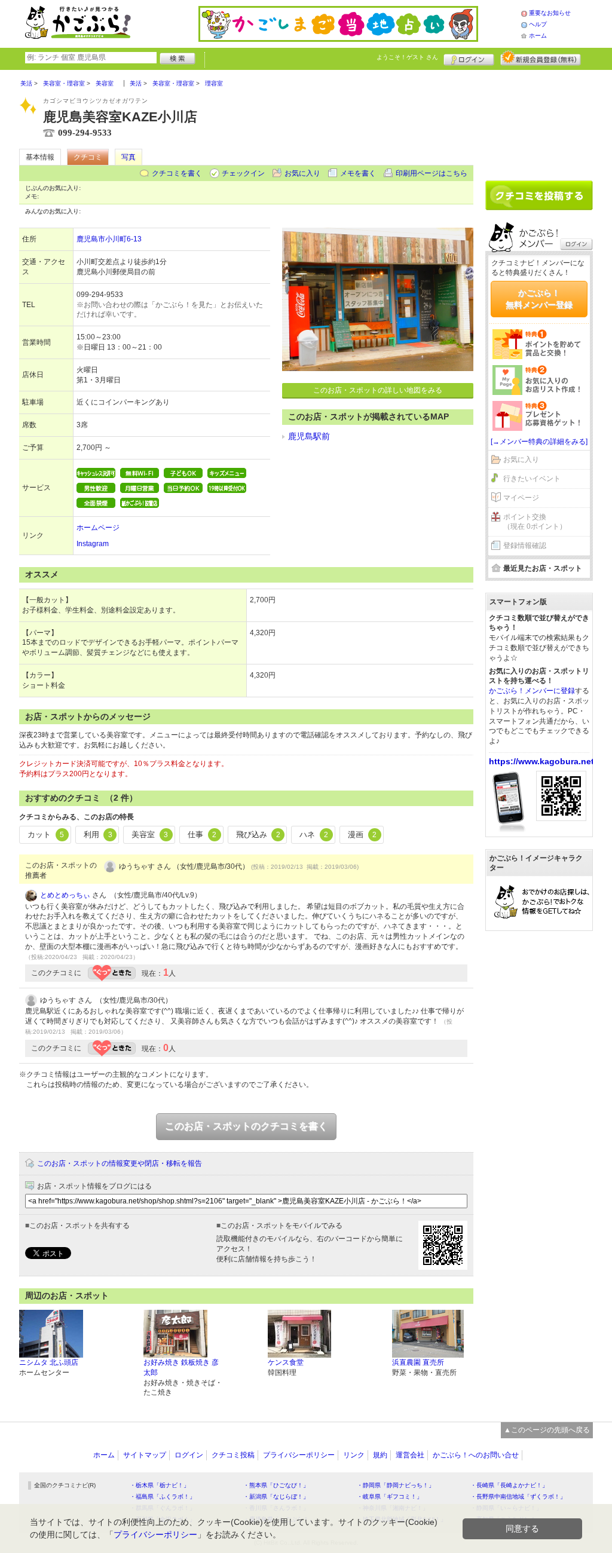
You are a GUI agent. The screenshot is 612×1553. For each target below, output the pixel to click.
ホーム (538, 35)
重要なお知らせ (550, 13)
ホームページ (98, 527)
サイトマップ (144, 1455)
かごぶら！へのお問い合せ (476, 1455)
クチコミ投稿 (233, 1455)
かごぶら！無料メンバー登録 (539, 299)
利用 (98, 834)
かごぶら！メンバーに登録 (532, 691)
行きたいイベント (532, 478)
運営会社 (410, 1455)
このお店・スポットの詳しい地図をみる (377, 390)
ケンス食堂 (286, 1362)
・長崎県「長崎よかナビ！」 (509, 1485)
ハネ (313, 834)
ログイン (468, 58)
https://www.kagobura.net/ (542, 761)
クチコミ (88, 157)
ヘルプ (538, 24)
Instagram (92, 544)
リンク (354, 1455)
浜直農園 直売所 (418, 1362)
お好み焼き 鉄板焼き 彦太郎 (181, 1367)
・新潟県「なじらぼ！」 (276, 1496)
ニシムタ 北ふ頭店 (48, 1362)
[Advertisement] (539, 121)
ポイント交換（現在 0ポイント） (535, 522)
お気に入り (302, 173)
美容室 (149, 834)
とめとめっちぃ (65, 895)
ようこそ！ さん (407, 57)
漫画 (362, 834)
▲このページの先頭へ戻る (547, 1430)
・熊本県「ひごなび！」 (276, 1485)
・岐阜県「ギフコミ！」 (390, 1496)
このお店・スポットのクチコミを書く (246, 1126)
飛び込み (258, 834)
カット (45, 834)
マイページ (521, 498)
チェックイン (243, 173)
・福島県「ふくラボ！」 (162, 1496)
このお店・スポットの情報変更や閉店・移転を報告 (119, 1163)
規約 (380, 1455)
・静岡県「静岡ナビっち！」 (395, 1485)
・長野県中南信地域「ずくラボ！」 (518, 1496)
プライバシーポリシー (299, 1455)
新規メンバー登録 (540, 58)
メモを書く (358, 173)
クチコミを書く (177, 173)
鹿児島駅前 (309, 436)
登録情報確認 (524, 545)
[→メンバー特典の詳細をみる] (539, 441)
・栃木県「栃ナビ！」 (159, 1485)
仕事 (202, 834)
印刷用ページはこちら (431, 173)
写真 (128, 157)
